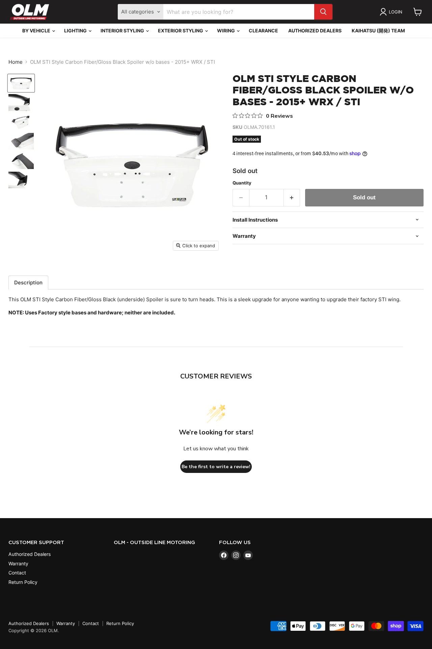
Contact (17, 572)
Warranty (18, 563)
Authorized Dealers (315, 30)
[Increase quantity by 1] (292, 197)
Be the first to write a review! (216, 466)
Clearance (263, 30)
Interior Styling (123, 30)
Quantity (242, 183)
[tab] (28, 282)
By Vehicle (36, 30)
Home (15, 62)
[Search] (323, 12)
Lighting (76, 30)
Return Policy (22, 582)
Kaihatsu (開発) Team (378, 30)
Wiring (226, 30)
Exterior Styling (181, 30)
